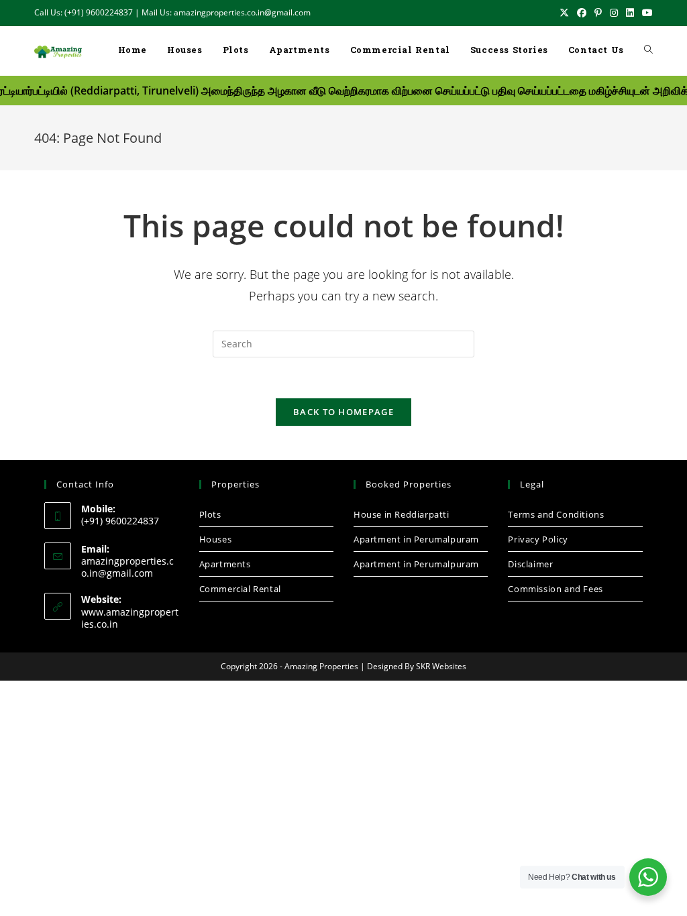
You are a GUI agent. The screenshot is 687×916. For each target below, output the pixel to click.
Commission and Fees (555, 589)
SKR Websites (441, 666)
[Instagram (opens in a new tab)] (614, 12)
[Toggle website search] (648, 51)
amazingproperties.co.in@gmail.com (127, 567)
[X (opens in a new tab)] (564, 12)
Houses (215, 539)
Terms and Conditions (556, 514)
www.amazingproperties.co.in (129, 618)
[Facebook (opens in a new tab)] (581, 12)
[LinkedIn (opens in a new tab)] (630, 12)
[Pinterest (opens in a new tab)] (598, 12)
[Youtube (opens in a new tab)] (645, 12)
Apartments (225, 564)
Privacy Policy (538, 539)
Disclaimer (530, 564)
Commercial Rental (240, 589)
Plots (210, 514)
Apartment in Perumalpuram (416, 539)
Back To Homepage (343, 412)
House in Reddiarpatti (402, 514)
